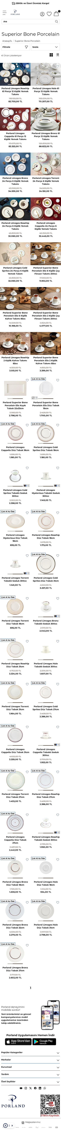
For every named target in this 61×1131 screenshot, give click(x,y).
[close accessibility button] (12, 1125)
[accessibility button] (5, 1125)
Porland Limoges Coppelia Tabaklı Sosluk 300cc (46, 752)
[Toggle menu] (6, 12)
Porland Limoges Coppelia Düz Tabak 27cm (15, 840)
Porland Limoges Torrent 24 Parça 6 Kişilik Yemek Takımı (45, 181)
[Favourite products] (49, 12)
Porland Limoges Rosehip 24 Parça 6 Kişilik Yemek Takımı (15, 226)
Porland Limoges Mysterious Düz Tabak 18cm (15, 538)
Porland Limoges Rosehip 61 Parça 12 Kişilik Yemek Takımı (15, 91)
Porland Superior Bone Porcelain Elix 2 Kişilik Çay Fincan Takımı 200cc (46, 315)
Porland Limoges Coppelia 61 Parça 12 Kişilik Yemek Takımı (15, 136)
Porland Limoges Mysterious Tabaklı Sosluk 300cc (46, 493)
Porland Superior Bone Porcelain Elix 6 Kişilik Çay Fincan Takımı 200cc (46, 270)
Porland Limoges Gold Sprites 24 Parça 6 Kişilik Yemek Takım (15, 270)
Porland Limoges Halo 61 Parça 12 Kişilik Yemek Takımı (46, 91)
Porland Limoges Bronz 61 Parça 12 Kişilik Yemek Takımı (46, 136)
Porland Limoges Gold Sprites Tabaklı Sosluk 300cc (15, 493)
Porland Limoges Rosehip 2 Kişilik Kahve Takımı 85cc (15, 360)
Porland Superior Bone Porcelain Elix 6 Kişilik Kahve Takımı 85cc (15, 315)
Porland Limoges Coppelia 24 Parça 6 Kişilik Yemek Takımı (46, 226)
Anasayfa (7, 41)
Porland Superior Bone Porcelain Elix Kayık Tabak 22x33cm (15, 405)
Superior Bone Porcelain (27, 41)
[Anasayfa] (15, 13)
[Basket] (56, 12)
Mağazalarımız (32, 1122)
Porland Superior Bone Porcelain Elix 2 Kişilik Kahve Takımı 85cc (45, 360)
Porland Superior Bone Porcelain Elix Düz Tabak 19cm (45, 405)
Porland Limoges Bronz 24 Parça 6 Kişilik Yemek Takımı (15, 181)
